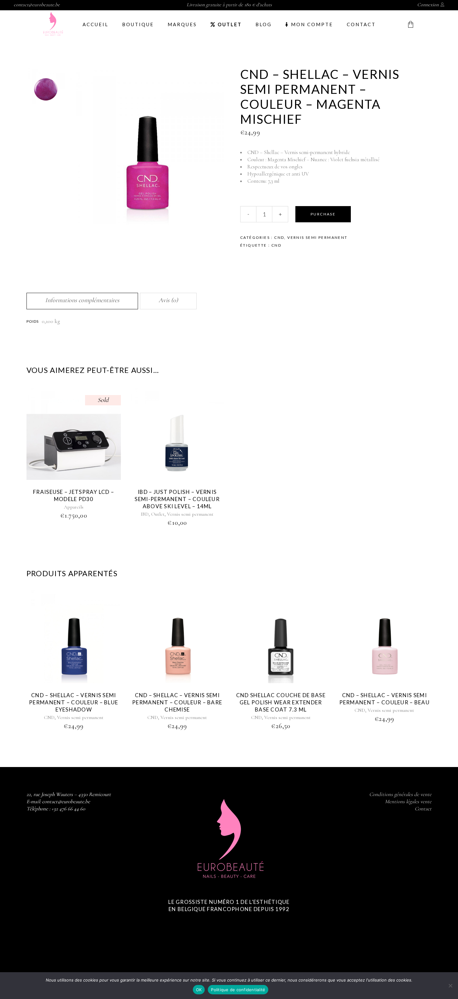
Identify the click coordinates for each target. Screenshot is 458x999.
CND (279, 237)
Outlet (158, 514)
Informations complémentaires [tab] (82, 300)
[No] (450, 985)
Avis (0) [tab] (168, 300)
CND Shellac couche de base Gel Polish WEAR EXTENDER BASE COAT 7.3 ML (281, 702)
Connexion (428, 5)
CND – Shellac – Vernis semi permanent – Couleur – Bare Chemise (177, 702)
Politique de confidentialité (238, 989)
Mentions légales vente (408, 801)
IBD (145, 514)
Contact (423, 808)
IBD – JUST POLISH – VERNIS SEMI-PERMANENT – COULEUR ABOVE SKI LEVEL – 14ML (177, 499)
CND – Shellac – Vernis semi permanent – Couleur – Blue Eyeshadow (73, 702)
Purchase (323, 214)
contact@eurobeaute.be (37, 5)
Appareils (73, 507)
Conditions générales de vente (400, 794)
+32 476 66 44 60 (68, 808)
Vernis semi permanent (317, 237)
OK (199, 989)
